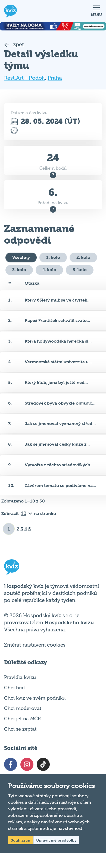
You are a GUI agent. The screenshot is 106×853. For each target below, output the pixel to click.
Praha (55, 78)
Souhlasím (20, 840)
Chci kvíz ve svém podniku (35, 698)
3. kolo (19, 269)
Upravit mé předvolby (56, 840)
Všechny (21, 257)
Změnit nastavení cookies (35, 645)
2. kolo (83, 257)
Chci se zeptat (20, 729)
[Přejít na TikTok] (43, 764)
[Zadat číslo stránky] (8, 529)
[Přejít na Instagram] (26, 764)
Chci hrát (14, 687)
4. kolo (49, 269)
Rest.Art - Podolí (24, 78)
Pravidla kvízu (20, 677)
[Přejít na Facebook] (10, 764)
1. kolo (53, 257)
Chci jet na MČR (22, 718)
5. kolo (80, 269)
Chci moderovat (22, 708)
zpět (18, 44)
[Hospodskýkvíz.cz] (10, 11)
